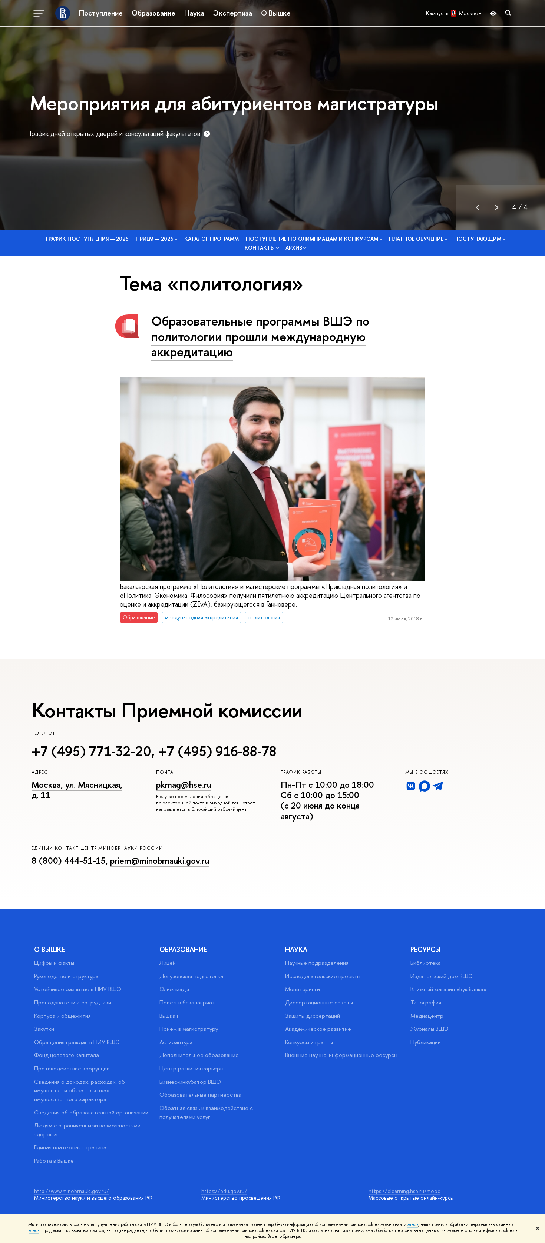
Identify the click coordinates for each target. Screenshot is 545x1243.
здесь (412, 1224)
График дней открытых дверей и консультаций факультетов (115, 134)
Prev (477, 207)
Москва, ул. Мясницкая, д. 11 (77, 790)
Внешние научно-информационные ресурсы (341, 1055)
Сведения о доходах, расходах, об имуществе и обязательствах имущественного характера (79, 1090)
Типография (425, 1002)
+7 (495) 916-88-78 (217, 751)
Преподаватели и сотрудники (72, 1002)
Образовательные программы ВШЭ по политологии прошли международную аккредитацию (260, 336)
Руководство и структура (66, 976)
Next (497, 207)
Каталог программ (211, 238)
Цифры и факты (54, 963)
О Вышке (276, 13)
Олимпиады (174, 989)
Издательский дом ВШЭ (441, 976)
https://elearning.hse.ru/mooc (404, 1190)
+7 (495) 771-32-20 (91, 751)
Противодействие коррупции (72, 1068)
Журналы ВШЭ (429, 1029)
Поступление (101, 13)
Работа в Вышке (54, 1160)
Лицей (167, 963)
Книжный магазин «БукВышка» (448, 989)
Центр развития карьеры (191, 1068)
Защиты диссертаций (312, 1016)
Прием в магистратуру (188, 1029)
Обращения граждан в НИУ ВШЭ (77, 1042)
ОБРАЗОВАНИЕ (183, 949)
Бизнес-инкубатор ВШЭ (190, 1082)
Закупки (44, 1029)
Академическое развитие (318, 1029)
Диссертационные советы (319, 1002)
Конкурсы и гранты (309, 1042)
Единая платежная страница (70, 1147)
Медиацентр (426, 1016)
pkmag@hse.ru (183, 784)
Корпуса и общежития (62, 1016)
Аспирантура (176, 1042)
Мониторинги (302, 989)
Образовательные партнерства (200, 1095)
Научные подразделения (317, 963)
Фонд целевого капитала (66, 1055)
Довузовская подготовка (191, 976)
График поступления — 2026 (87, 238)
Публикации (425, 1042)
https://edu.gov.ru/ (224, 1190)
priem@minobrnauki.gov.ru (159, 860)
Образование (153, 13)
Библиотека (425, 963)
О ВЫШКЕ (49, 949)
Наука (194, 13)
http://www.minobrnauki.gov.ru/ (71, 1190)
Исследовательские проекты (322, 976)
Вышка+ (169, 1016)
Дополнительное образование (199, 1055)
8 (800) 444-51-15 (69, 860)
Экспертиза (232, 13)
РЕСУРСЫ (425, 949)
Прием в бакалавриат (187, 1002)
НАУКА (296, 949)
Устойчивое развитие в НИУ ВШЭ (77, 989)
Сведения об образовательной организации (91, 1112)
